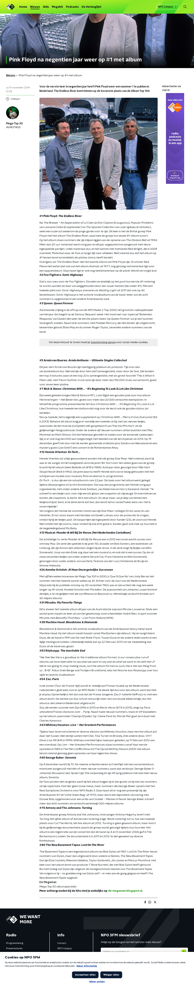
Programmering (14, 943)
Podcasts (72, 7)
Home (23, 7)
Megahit (57, 7)
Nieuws (35, 7)
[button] (185, 7)
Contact (61, 943)
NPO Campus (165, 7)
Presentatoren (14, 948)
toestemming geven (103, 342)
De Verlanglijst (91, 7)
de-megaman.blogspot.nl (125, 891)
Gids (46, 7)
